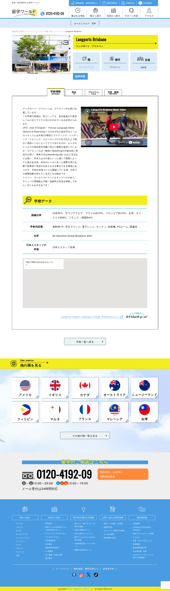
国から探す (95, 15)
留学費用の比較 (110, 537)
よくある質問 (109, 534)
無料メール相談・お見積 (113, 523)
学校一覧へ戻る (85, 341)
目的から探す (113, 15)
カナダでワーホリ (52, 537)
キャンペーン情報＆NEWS (114, 530)
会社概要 (136, 523)
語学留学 (48, 523)
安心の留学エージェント (84, 533)
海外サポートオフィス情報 (143, 533)
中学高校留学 (50, 540)
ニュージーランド (23, 537)
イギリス (19, 527)
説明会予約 (108, 527)
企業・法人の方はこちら (142, 540)
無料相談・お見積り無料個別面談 (111, 474)
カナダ (18, 530)
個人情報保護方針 (140, 547)
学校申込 (130, 2)
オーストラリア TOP (85, 23)
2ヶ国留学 (49, 551)
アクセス (149, 15)
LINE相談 (147, 2)
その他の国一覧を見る (85, 435)
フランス (19, 548)
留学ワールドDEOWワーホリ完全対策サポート (55, 528)
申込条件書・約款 (140, 551)
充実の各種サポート (82, 530)
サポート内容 (131, 15)
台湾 (18, 555)
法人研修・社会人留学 (54, 555)
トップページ (62, 568)
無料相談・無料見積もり (86, 2)
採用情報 (136, 544)
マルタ (18, 545)
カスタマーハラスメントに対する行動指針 (143, 556)
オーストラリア (86, 67)
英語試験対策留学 (52, 547)
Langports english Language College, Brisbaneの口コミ (90, 316)
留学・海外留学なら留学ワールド (81, 589)
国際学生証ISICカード (83, 550)
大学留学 (48, 544)
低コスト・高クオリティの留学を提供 (85, 524)
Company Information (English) (142, 528)
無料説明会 (112, 2)
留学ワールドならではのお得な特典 (85, 538)
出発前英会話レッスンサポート (85, 544)
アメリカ (19, 523)
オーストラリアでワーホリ (55, 533)
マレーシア (20, 552)
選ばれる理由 (78, 15)
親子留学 (48, 558)
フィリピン (20, 541)
